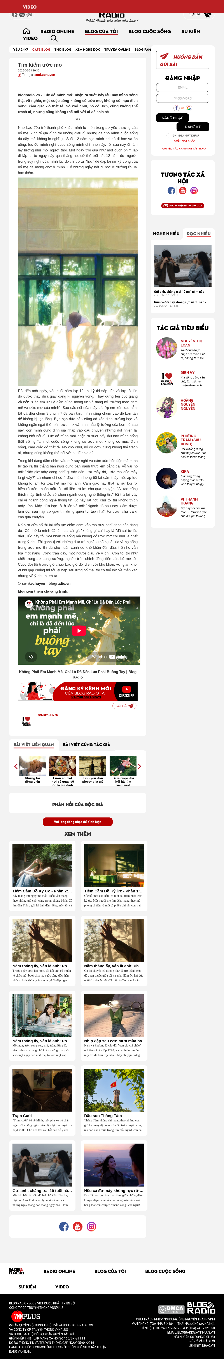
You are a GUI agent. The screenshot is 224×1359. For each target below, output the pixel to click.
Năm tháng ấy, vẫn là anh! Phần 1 (42, 1041)
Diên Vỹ (188, 373)
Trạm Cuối (22, 1116)
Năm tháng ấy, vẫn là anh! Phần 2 (114, 966)
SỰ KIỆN (191, 31)
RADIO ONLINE (57, 31)
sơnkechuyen (44, 75)
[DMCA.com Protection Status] (171, 1309)
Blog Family (145, 49)
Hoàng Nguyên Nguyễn (188, 404)
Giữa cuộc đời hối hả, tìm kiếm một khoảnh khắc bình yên (123, 781)
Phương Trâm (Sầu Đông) (191, 440)
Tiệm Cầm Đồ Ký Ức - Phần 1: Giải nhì (114, 891)
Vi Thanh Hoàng (189, 501)
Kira (185, 471)
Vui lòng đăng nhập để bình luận (77, 822)
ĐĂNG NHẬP (172, 117)
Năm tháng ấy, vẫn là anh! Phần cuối (42, 966)
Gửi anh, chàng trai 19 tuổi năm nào (42, 1191)
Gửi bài (195, 14)
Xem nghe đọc (87, 49)
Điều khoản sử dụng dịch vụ (194, 1337)
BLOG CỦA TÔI (101, 31)
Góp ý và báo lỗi (202, 1341)
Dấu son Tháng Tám (103, 1116)
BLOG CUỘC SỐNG (150, 31)
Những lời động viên (32, 779)
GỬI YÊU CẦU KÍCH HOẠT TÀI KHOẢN (184, 148)
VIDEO (30, 7)
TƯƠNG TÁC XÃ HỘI (183, 177)
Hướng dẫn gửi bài (181, 60)
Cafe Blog (41, 49)
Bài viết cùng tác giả (86, 744)
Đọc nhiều (199, 233)
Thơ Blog (62, 49)
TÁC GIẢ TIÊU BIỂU (183, 327)
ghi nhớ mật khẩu (186, 135)
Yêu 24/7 (20, 49)
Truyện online (117, 49)
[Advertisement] (88, 1248)
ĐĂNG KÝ (193, 126)
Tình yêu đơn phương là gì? (93, 779)
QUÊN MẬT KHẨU (184, 140)
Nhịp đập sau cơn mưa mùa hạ (113, 1041)
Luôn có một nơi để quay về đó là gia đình (63, 781)
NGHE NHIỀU (166, 233)
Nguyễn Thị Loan (191, 343)
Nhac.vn (208, 1345)
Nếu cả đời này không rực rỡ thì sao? (114, 1191)
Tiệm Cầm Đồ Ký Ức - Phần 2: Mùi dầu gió (42, 891)
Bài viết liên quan (34, 744)
